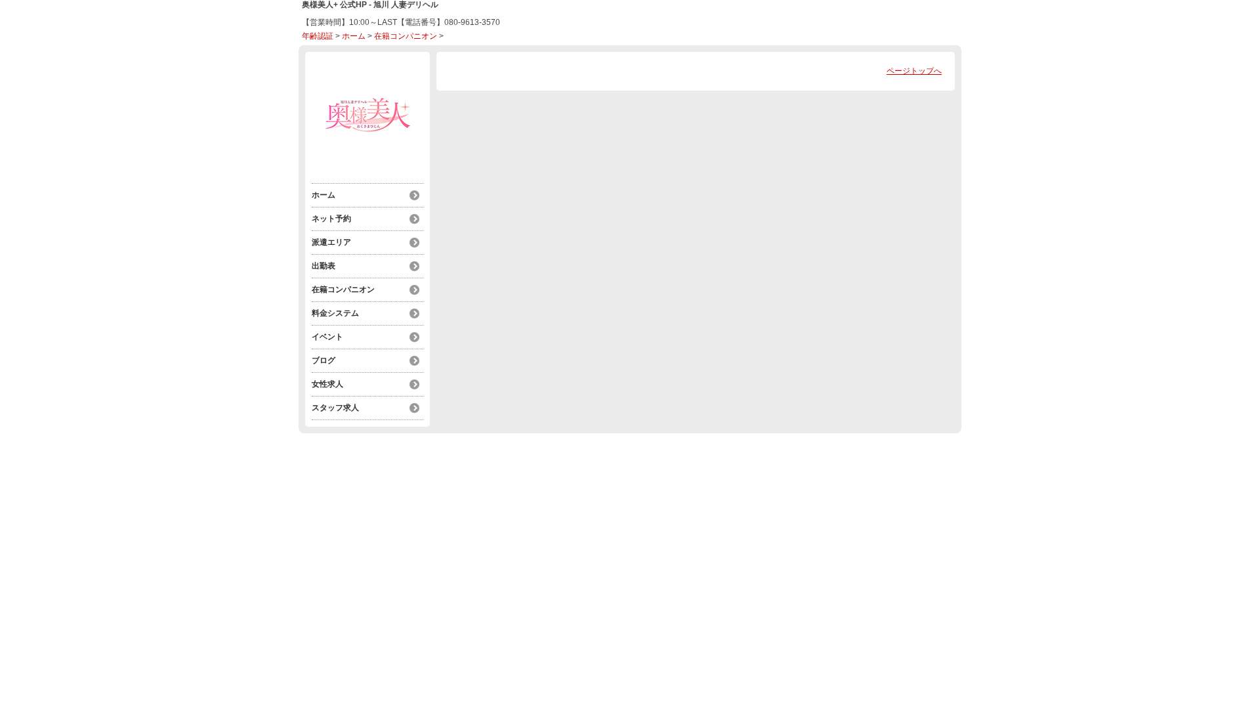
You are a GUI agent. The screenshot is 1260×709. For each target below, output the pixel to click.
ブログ (323, 360)
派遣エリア (331, 242)
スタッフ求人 (335, 407)
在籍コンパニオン (405, 36)
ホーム (354, 36)
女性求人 (327, 384)
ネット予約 (331, 218)
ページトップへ (914, 70)
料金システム (335, 313)
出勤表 (323, 265)
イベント (327, 336)
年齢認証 (317, 36)
